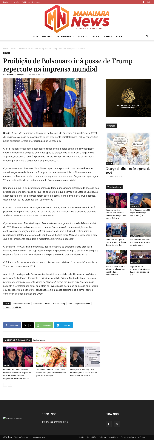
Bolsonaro (38, 303)
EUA (70, 303)
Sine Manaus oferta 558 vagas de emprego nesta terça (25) (140, 213)
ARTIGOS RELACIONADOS (17, 340)
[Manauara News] (77, 18)
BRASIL (13, 48)
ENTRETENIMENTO (65, 36)
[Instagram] (148, 2)
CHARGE (109, 163)
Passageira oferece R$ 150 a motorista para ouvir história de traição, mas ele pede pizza (83, 372)
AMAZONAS (47, 36)
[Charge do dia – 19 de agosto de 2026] (128, 148)
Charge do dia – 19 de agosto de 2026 (128, 170)
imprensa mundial (82, 303)
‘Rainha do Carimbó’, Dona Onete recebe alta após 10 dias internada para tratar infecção (51, 372)
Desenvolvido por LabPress (133, 437)
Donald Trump (59, 303)
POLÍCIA (95, 36)
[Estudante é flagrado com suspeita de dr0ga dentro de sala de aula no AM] (116, 230)
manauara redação (15, 74)
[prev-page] (5, 385)
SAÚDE (119, 36)
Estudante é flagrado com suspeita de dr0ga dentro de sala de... (116, 242)
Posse (7, 307)
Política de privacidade (31, 2)
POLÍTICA (107, 36)
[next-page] (10, 385)
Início (5, 2)
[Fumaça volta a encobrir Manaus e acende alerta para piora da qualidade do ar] (140, 230)
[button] (147, 37)
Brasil (47, 303)
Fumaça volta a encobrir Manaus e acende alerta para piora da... (140, 242)
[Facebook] (143, 2)
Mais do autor (39, 340)
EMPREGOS (135, 206)
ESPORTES (83, 36)
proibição (17, 307)
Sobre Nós (15, 2)
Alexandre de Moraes (21, 303)
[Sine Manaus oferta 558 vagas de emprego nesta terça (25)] (140, 200)
